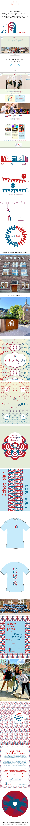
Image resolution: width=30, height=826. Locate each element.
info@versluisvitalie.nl (23, 824)
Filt (19, 61)
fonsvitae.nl (15, 65)
